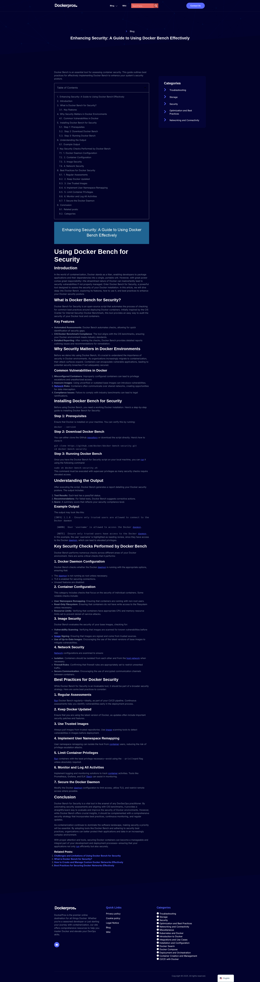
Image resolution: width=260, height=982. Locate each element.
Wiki (124, 6)
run (142, 459)
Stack (89, 776)
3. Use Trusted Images (75, 183)
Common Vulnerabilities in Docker (81, 118)
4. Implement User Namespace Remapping (86, 187)
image (109, 729)
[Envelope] (56, 944)
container (114, 744)
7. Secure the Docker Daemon (79, 200)
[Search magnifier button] (156, 5)
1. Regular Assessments (76, 174)
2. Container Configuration (77, 157)
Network (58, 386)
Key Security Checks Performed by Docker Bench (85, 148)
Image (57, 636)
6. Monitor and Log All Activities (80, 196)
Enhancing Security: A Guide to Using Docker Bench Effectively (92, 96)
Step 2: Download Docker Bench (81, 131)
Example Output (72, 144)
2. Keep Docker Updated (77, 179)
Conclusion (66, 205)
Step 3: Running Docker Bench (79, 135)
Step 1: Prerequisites (74, 127)
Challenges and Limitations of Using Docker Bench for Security (87, 855)
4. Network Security (74, 166)
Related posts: (71, 209)
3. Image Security (73, 161)
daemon (137, 527)
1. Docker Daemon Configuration (80, 153)
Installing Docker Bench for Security (78, 122)
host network (133, 658)
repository (92, 437)
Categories (69, 213)
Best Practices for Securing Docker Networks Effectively (84, 865)
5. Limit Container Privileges (78, 192)
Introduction (66, 101)
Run (56, 700)
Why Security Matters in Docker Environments (83, 114)
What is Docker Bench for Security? (78, 105)
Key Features (70, 109)
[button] (145, 88)
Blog (112, 6)
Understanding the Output (73, 140)
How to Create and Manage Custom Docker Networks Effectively (88, 862)
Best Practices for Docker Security (77, 170)
